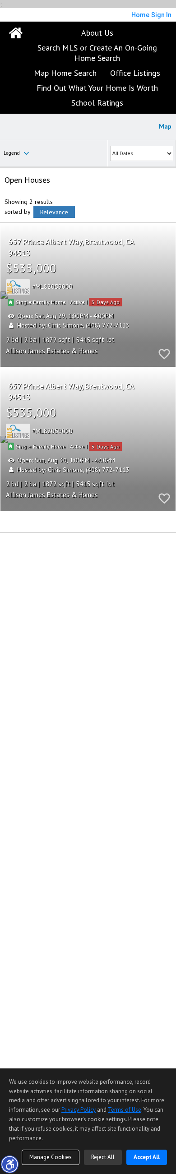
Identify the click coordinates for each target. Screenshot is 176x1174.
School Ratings (97, 102)
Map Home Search (65, 73)
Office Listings (135, 73)
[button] (9, 1164)
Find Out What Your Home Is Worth (97, 88)
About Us (97, 33)
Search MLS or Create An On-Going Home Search (97, 52)
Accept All (147, 1157)
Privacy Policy (78, 1110)
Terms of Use (124, 1110)
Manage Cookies (50, 1157)
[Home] (16, 33)
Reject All (103, 1157)
